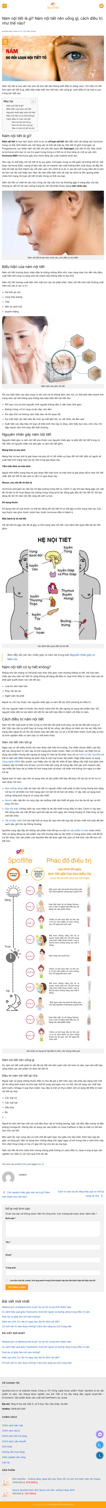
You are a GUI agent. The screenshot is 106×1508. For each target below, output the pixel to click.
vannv (33, 31)
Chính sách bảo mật (12, 1425)
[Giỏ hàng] (101, 6)
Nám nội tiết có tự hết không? (20, 116)
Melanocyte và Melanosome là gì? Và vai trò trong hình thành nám (36, 1307)
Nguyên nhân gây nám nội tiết (20, 112)
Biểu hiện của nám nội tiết (18, 109)
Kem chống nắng (13, 788)
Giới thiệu (7, 1446)
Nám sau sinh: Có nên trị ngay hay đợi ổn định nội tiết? (30, 1321)
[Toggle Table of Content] (32, 101)
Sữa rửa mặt (11, 808)
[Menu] (4, 6)
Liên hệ (6, 1462)
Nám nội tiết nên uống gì (22, 125)
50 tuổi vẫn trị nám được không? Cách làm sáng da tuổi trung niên (37, 1326)
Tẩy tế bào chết (13, 820)
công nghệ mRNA (11, 761)
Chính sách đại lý (11, 1430)
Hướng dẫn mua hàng (13, 1452)
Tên (8, 1242)
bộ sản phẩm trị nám (77, 830)
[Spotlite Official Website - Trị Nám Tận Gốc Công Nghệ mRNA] (53, 6)
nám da (41, 1164)
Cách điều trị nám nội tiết (18, 119)
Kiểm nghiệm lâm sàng (14, 1457)
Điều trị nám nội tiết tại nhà (23, 128)
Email (9, 1255)
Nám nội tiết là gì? (15, 105)
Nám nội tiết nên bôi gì (21, 122)
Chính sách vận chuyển (14, 1441)
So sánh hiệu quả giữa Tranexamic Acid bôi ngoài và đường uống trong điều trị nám (46, 1311)
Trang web (11, 1267)
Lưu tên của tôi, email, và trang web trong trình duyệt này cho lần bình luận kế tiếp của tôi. (53, 1280)
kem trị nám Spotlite (90, 754)
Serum (8, 800)
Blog (25, 1164)
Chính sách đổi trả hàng (14, 1436)
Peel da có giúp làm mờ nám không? (21, 1316)
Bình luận (11, 1218)
